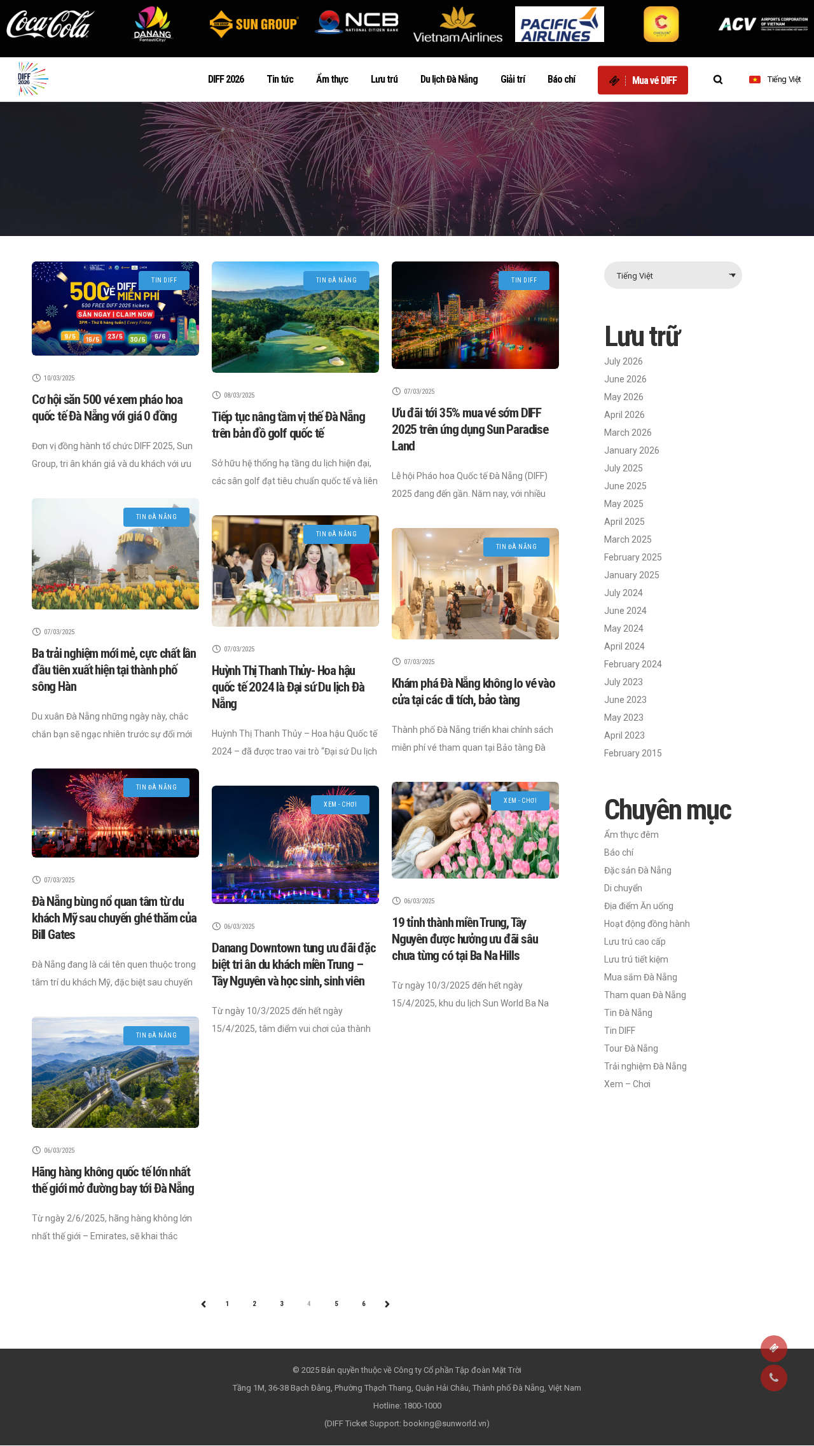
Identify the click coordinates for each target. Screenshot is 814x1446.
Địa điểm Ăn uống (638, 906)
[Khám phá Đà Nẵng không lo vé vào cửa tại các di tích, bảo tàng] (475, 583)
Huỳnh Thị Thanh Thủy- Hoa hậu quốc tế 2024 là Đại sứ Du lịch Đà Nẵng (288, 687)
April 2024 (624, 646)
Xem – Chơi (627, 1084)
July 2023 (623, 682)
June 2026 (625, 379)
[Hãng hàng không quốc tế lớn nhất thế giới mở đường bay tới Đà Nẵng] (115, 1072)
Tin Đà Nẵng (628, 1013)
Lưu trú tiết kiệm (636, 959)
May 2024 (624, 628)
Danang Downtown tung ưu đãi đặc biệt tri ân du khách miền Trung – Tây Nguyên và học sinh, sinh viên (294, 964)
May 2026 (624, 397)
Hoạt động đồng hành (647, 924)
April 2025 (624, 522)
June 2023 (625, 700)
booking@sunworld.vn (444, 1423)
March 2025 (628, 539)
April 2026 (624, 415)
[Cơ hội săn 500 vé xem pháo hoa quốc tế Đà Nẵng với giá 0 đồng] (115, 308)
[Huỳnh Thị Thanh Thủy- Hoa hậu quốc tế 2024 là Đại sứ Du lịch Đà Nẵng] (295, 571)
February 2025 (633, 557)
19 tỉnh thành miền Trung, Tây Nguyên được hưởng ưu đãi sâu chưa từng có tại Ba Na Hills (464, 939)
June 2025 (625, 486)
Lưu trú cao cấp (635, 941)
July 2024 (623, 593)
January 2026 (631, 450)
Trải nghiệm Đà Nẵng (645, 1066)
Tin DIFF (619, 1030)
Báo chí (618, 852)
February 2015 (633, 753)
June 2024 (625, 611)
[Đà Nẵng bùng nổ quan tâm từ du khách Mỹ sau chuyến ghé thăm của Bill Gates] (115, 813)
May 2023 (624, 718)
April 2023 (624, 735)
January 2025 (631, 575)
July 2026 (623, 361)
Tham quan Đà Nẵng (645, 995)
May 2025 (624, 504)
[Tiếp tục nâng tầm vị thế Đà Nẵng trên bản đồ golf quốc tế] (295, 317)
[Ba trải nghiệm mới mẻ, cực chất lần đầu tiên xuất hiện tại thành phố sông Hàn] (115, 553)
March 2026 (628, 433)
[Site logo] (35, 79)
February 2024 (633, 664)
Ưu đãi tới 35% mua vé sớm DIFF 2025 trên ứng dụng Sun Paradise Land (470, 429)
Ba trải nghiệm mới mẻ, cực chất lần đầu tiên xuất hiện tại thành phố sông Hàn (114, 670)
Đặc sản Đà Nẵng (638, 870)
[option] (51, 24)
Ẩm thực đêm (631, 835)
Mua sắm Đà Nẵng (640, 977)
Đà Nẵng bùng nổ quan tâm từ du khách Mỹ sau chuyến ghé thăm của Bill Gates (114, 918)
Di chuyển (623, 888)
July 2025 (623, 468)
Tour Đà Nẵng (631, 1048)
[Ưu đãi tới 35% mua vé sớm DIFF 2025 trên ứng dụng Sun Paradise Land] (475, 315)
